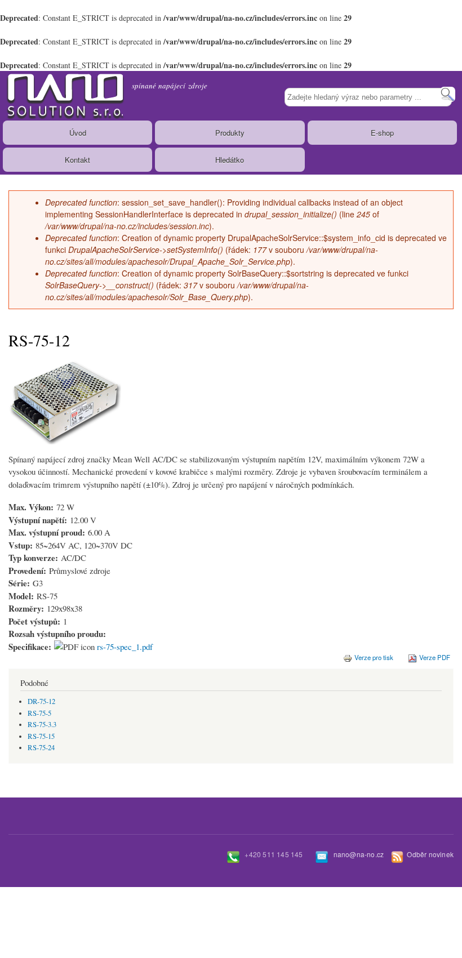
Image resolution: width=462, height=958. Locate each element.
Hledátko (229, 159)
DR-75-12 (41, 701)
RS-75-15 (41, 736)
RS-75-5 (39, 713)
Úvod (77, 132)
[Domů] (63, 96)
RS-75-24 (41, 747)
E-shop (382, 132)
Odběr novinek (430, 854)
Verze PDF (434, 657)
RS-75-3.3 (42, 724)
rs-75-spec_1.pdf (125, 646)
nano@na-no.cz (359, 854)
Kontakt (77, 159)
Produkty (230, 132)
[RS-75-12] (64, 449)
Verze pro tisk (373, 657)
